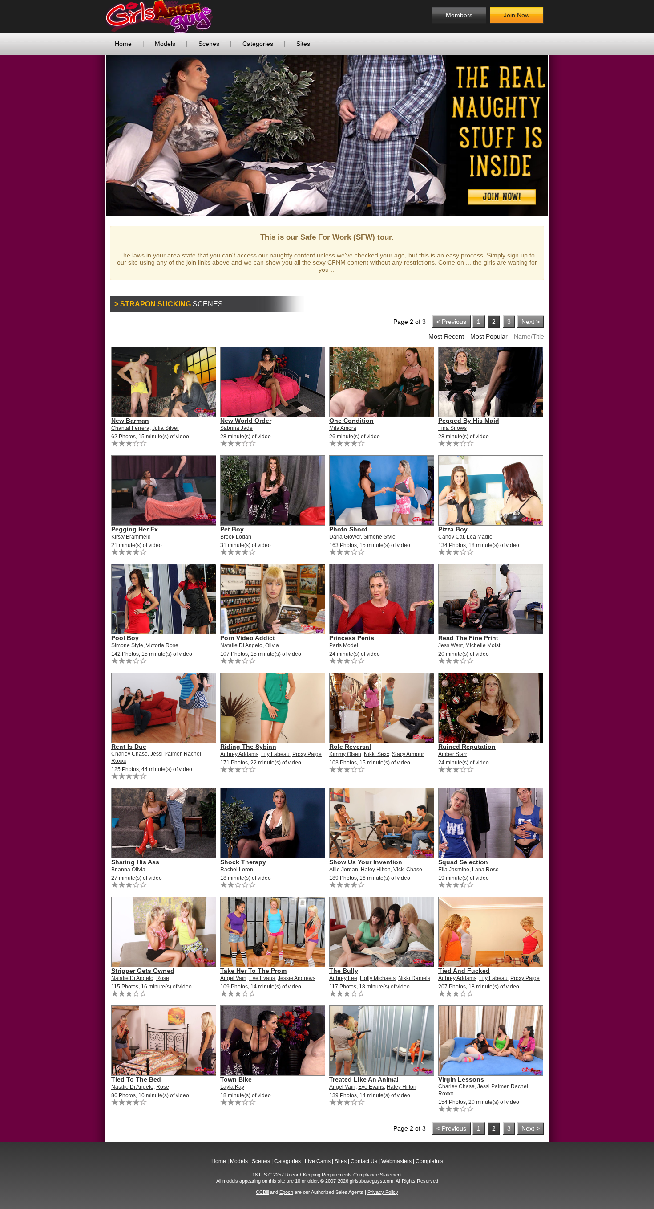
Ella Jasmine (453, 869)
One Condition (351, 420)
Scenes (208, 43)
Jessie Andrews (296, 978)
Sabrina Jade (236, 428)
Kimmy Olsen (345, 754)
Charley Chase (129, 754)
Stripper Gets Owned (142, 970)
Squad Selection (463, 862)
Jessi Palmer (165, 754)
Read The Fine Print (468, 637)
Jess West (450, 645)
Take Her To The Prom (253, 970)
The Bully (343, 970)
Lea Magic (479, 537)
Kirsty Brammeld (131, 537)
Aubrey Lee (343, 978)
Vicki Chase (407, 869)
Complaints (429, 1161)
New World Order (245, 420)
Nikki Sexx (376, 754)
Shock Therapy (243, 862)
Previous (92, 135)
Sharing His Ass (135, 862)
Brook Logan (235, 537)
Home (123, 43)
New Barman (130, 420)
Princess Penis (351, 637)
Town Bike (236, 1079)
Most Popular (489, 336)
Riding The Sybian (248, 746)
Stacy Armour (408, 754)
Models (165, 43)
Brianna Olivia (128, 869)
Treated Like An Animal (364, 1079)
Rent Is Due (128, 746)
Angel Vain (233, 978)
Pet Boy (232, 529)
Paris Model (343, 645)
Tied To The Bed (136, 1079)
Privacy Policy (382, 1192)
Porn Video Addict (247, 637)
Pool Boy (125, 637)
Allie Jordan (343, 869)
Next (561, 135)
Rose (162, 978)
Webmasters (396, 1161)
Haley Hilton (376, 869)
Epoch (286, 1192)
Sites (303, 43)
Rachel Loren (236, 869)
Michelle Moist (482, 645)
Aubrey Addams (239, 754)
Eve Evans (262, 978)
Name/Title (529, 336)
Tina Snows (452, 428)
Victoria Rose (162, 645)
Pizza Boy (453, 529)
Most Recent (446, 336)
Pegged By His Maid (468, 420)
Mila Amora (342, 428)
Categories (257, 43)
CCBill (262, 1192)
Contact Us (364, 1161)
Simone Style (379, 537)
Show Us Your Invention (365, 862)
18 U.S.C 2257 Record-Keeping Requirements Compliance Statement (327, 1174)
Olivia (272, 645)
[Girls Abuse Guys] (178, 16)
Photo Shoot (348, 529)
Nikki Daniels (414, 978)
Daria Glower (345, 537)
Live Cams (318, 1161)
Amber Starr (452, 754)
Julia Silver (165, 428)
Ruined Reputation (467, 746)
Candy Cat (451, 537)
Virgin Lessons (461, 1079)
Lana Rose (485, 869)
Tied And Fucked (464, 970)
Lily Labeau (275, 754)
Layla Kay (232, 1087)
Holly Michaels (378, 978)
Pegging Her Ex (134, 529)
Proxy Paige (307, 754)
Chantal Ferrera (130, 428)
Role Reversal (350, 746)
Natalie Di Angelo (241, 645)
